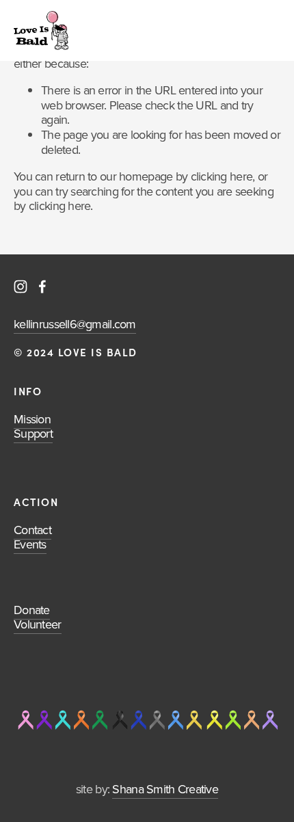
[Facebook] (42, 286)
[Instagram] (20, 286)
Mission (32, 418)
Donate (32, 609)
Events (30, 544)
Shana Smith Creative (165, 788)
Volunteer (38, 624)
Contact (32, 529)
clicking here (222, 176)
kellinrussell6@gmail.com (75, 323)
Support (33, 433)
